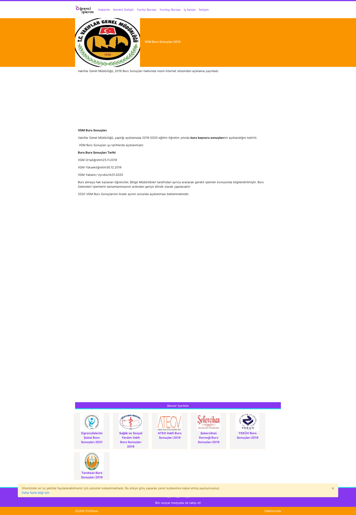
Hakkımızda (272, 511)
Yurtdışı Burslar (170, 9)
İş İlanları (190, 9)
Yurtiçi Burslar (146, 9)
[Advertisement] (178, 102)
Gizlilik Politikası (86, 511)
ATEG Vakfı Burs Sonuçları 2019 (170, 435)
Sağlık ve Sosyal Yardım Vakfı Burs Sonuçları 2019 (130, 439)
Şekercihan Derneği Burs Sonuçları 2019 (209, 437)
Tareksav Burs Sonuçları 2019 (92, 475)
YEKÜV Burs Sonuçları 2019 (247, 435)
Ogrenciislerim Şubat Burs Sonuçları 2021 (92, 437)
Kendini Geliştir (123, 9)
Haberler (104, 9)
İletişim (204, 9)
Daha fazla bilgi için (35, 492)
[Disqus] (178, 250)
